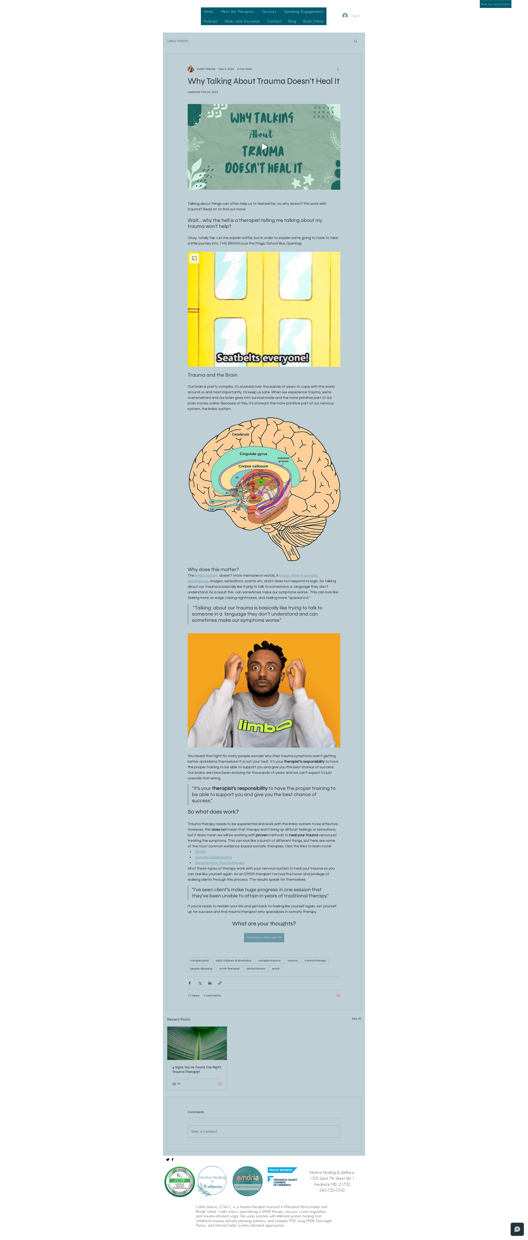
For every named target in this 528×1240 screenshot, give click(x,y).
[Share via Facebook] (190, 983)
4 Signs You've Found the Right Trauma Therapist (196, 1069)
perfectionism (256, 968)
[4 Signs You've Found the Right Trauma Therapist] (197, 1043)
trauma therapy (315, 960)
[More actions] (337, 69)
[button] (238, 11)
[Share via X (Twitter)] (200, 983)
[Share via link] (220, 983)
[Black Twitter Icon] (168, 1159)
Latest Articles (178, 41)
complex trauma (269, 960)
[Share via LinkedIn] (210, 983)
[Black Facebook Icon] (172, 1159)
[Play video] (264, 147)
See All (356, 1018)
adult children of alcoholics (233, 960)
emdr (276, 968)
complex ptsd (199, 960)
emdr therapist (229, 968)
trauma (293, 960)
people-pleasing (201, 968)
